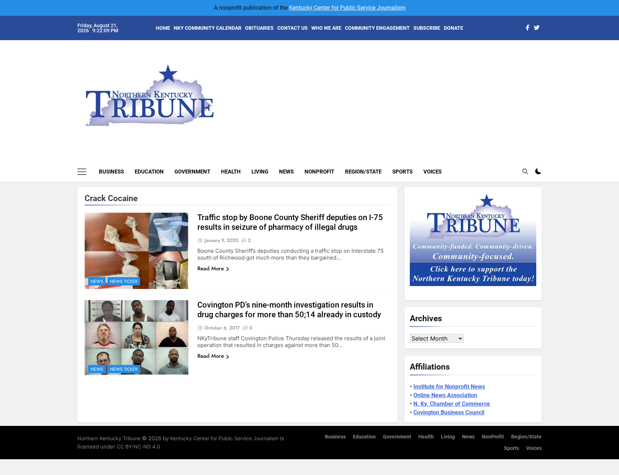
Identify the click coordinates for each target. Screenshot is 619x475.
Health (231, 171)
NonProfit (319, 171)
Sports (402, 171)
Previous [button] (544, 89)
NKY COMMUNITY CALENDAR (207, 28)
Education (149, 171)
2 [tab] (545, 65)
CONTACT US (292, 28)
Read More (210, 268)
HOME (163, 28)
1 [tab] (545, 54)
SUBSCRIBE (426, 28)
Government (192, 171)
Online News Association (445, 395)
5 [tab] (545, 97)
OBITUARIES (259, 28)
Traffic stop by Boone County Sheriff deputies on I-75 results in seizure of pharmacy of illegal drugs (290, 222)
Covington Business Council (448, 412)
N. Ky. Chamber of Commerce (451, 403)
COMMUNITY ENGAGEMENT (377, 28)
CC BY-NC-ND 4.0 (138, 446)
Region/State (363, 171)
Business (111, 171)
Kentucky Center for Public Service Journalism (347, 7)
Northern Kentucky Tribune (108, 438)
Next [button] (528, 89)
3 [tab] (545, 76)
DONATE (453, 28)
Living (259, 171)
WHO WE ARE (326, 28)
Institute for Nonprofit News (449, 386)
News (286, 171)
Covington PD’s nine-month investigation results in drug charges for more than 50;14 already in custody (289, 309)
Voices (432, 171)
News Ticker (124, 281)
